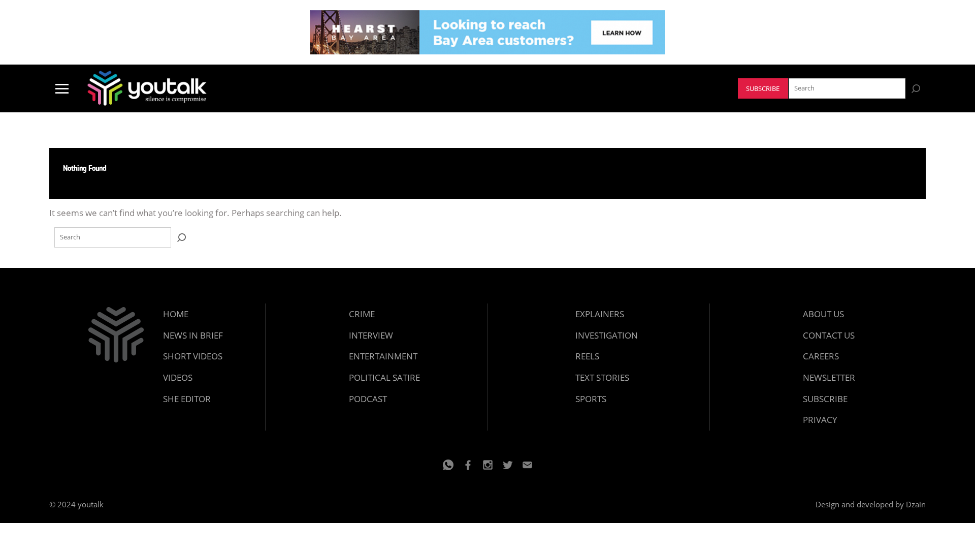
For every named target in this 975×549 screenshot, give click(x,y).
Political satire (384, 377)
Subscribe (762, 88)
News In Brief (193, 335)
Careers (821, 356)
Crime (362, 314)
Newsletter (829, 377)
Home (175, 314)
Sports (590, 399)
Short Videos (192, 356)
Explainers (599, 314)
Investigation (606, 335)
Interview (371, 335)
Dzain (916, 504)
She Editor (187, 399)
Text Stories (602, 377)
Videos (177, 377)
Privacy (820, 419)
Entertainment (383, 356)
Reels (587, 356)
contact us (829, 335)
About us (823, 314)
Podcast (368, 399)
